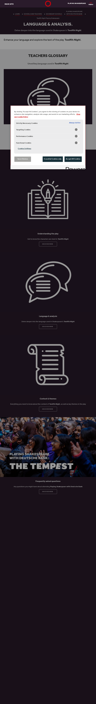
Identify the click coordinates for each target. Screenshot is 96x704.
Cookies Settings (24, 148)
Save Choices (23, 159)
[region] (48, 137)
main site (9, 4)
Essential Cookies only (53, 159)
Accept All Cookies (73, 159)
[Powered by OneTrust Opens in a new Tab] (74, 167)
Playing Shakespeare (77, 3)
